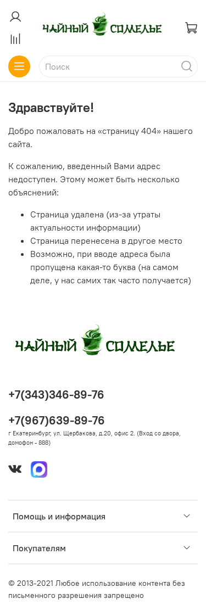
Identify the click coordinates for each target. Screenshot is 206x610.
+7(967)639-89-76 (56, 420)
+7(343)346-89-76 (56, 394)
